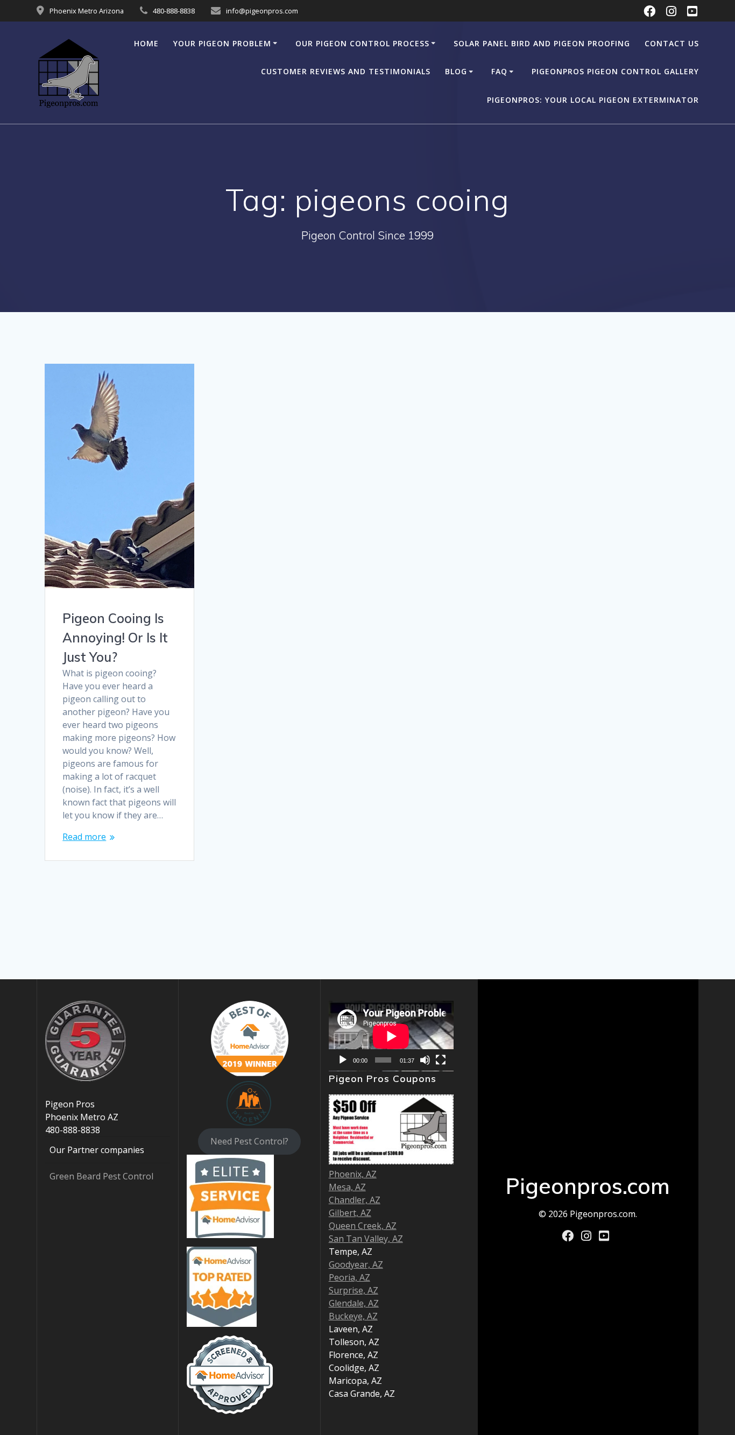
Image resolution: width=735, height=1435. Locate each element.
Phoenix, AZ (353, 1174)
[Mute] (425, 1060)
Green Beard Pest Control (101, 1176)
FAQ (499, 71)
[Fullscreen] (440, 1060)
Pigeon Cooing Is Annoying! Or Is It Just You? (115, 637)
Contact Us (672, 43)
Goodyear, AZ (356, 1264)
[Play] (342, 1060)
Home (146, 43)
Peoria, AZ (349, 1277)
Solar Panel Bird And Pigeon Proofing (542, 43)
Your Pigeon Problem (222, 43)
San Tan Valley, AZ (366, 1239)
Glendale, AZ (354, 1303)
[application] (391, 1036)
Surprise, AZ (353, 1290)
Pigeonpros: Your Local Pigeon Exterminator (593, 100)
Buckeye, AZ (353, 1316)
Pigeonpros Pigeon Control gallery (615, 71)
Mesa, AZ (347, 1187)
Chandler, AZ (354, 1200)
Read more (84, 837)
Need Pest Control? (249, 1141)
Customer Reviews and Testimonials (345, 71)
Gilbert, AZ (350, 1213)
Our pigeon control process (362, 43)
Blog (456, 71)
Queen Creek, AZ (363, 1226)
